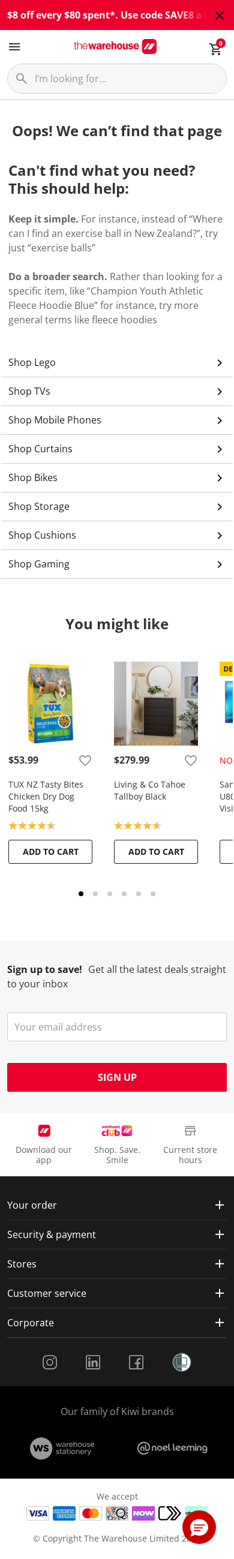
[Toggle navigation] (14, 47)
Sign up (117, 1077)
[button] (199, 1527)
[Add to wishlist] (85, 760)
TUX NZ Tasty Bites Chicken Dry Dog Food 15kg (45, 796)
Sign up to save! (44, 969)
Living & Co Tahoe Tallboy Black (149, 790)
